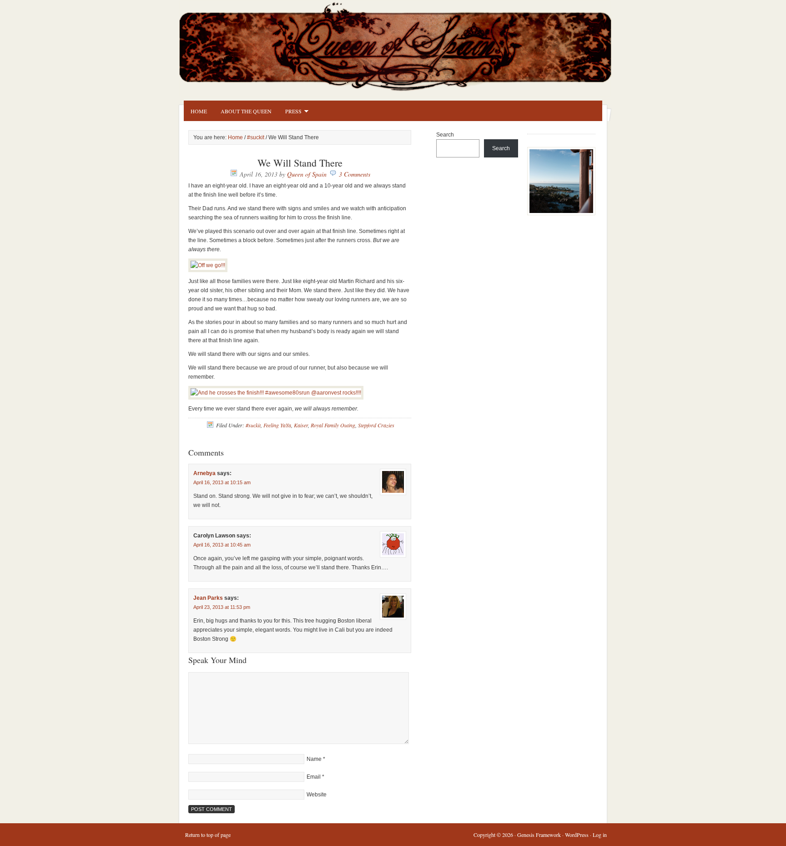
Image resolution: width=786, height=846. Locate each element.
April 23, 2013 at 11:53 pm (221, 607)
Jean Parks (208, 598)
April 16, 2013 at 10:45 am (222, 544)
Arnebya (204, 473)
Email (314, 777)
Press (290, 112)
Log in (600, 834)
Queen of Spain (307, 174)
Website (317, 794)
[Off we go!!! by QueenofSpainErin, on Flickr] (207, 265)
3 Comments (354, 174)
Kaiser (301, 425)
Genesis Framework (539, 834)
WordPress (577, 834)
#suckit (255, 137)
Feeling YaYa (277, 425)
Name (314, 759)
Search (445, 135)
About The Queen (246, 111)
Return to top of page (208, 834)
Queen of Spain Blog (406, 44)
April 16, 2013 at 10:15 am (222, 482)
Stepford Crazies (376, 425)
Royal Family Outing (333, 425)
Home (199, 111)
